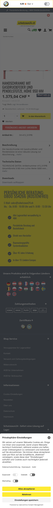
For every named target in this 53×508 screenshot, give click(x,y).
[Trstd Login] (48, 3)
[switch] (46, 3)
